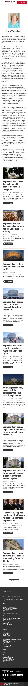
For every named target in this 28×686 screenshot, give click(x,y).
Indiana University (17, 596)
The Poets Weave (7, 642)
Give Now (22, 2)
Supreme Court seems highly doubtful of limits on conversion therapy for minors (14, 431)
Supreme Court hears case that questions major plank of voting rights (12, 349)
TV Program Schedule (8, 609)
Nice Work (5, 640)
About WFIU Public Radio (8, 606)
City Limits (5, 623)
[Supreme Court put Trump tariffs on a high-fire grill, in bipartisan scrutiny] (13, 215)
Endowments (6, 661)
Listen (4, 627)
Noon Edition (6, 620)
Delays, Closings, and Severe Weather (12, 618)
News (4, 615)
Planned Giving (6, 663)
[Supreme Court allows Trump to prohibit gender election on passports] (13, 173)
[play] (2, 684)
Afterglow (5, 631)
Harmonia (5, 634)
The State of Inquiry (7, 645)
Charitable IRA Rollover (8, 659)
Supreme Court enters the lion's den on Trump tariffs (13, 267)
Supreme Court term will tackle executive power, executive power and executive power (14, 474)
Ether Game (6, 632)
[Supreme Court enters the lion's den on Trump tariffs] (13, 255)
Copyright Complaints (7, 598)
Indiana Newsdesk (7, 619)
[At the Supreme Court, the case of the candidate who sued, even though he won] (13, 379)
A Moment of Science (8, 638)
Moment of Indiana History (9, 636)
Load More (14, 581)
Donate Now (6, 654)
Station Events (6, 612)
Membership (6, 656)
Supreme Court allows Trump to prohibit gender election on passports (13, 185)
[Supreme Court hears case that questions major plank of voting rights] (13, 337)
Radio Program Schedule (9, 607)
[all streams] (26, 684)
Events (4, 649)
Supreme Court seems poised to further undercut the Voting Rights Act (13, 306)
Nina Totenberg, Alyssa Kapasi (9, 192)
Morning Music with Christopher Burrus (12, 639)
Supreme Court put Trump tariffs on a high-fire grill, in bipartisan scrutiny (13, 227)
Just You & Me (6, 635)
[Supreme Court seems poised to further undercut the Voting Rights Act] (13, 293)
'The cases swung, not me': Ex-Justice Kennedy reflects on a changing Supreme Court (14, 516)
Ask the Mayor (6, 622)
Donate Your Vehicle (8, 658)
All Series (5, 629)
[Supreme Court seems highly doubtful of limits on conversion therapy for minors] (13, 418)
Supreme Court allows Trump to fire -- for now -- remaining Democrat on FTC (13, 557)
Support (5, 652)
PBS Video (5, 610)
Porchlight (5, 643)
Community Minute (7, 624)
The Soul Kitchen (7, 646)
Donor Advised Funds (8, 660)
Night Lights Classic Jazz (9, 641)
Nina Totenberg (6, 234)
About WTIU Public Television (10, 608)
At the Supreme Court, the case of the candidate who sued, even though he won (13, 391)
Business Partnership (8, 657)
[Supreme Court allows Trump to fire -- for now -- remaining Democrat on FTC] (13, 544)
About (4, 603)
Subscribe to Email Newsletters (10, 613)
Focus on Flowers (7, 633)
